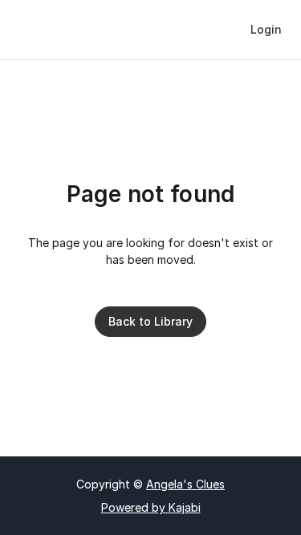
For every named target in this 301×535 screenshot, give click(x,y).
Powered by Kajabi (151, 507)
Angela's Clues (185, 484)
